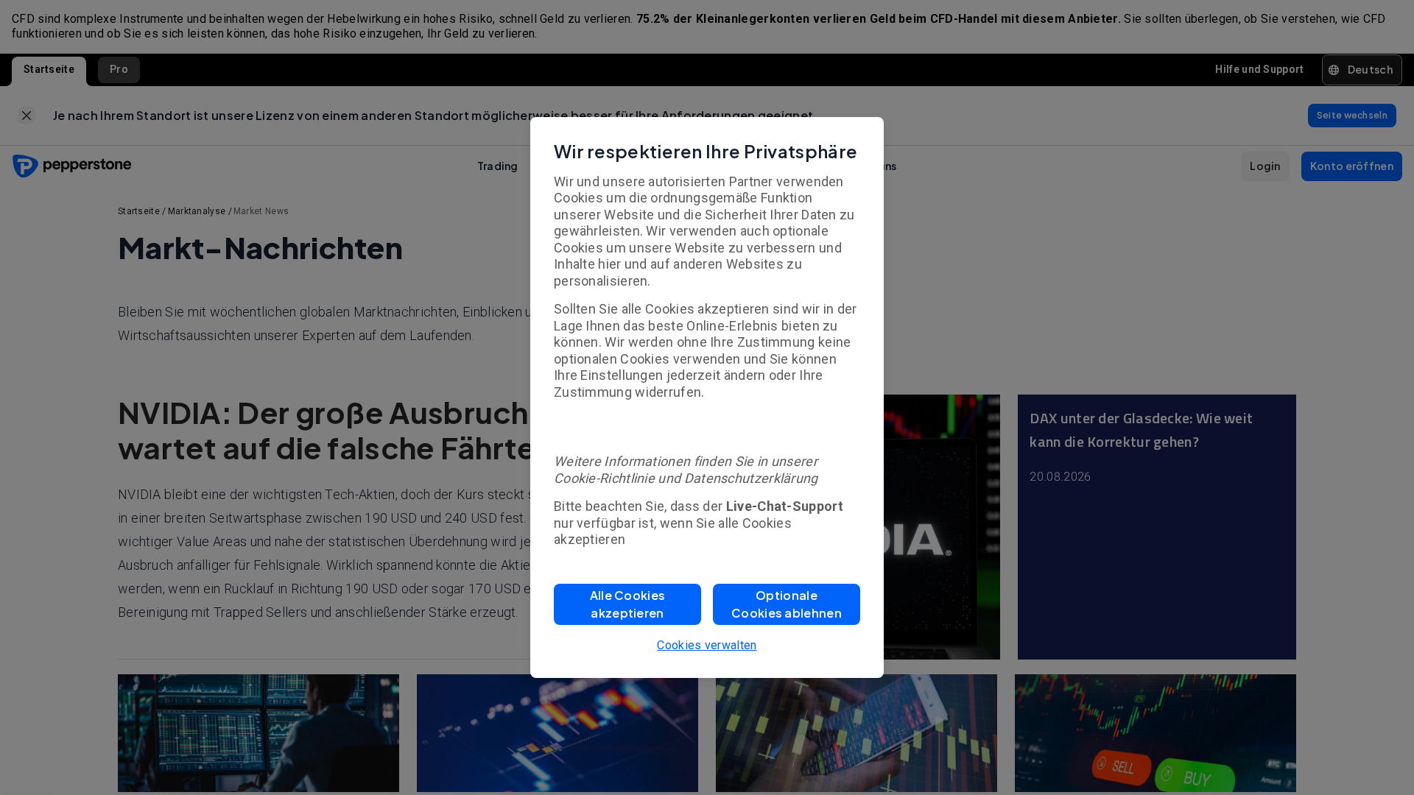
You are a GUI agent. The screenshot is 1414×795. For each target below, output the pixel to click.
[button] (627, 604)
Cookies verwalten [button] (706, 645)
